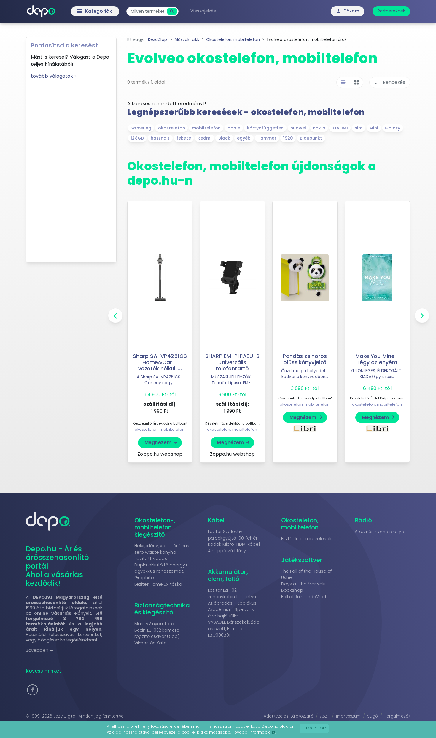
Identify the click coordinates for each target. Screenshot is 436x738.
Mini (373, 128)
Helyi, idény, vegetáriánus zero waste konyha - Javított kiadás (162, 552)
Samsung (141, 128)
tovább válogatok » (54, 76)
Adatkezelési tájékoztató (288, 716)
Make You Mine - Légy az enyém (377, 359)
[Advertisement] (71, 168)
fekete (183, 138)
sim (358, 128)
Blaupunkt (311, 138)
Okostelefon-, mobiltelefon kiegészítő (154, 527)
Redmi (204, 138)
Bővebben (40, 650)
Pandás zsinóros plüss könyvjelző (305, 359)
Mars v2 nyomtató (154, 624)
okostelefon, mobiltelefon (160, 429)
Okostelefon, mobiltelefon (300, 524)
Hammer (266, 138)
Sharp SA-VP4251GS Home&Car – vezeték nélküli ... (160, 362)
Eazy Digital (64, 716)
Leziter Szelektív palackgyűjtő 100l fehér (232, 535)
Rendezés (389, 82)
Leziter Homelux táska (158, 584)
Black (224, 138)
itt (273, 732)
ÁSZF (325, 716)
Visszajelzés (203, 11)
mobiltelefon (206, 128)
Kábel (216, 520)
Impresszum (348, 716)
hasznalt (160, 138)
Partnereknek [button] (391, 11)
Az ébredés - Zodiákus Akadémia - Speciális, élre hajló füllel (232, 609)
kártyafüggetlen (265, 128)
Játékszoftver (301, 560)
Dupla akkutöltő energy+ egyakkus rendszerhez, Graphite (161, 571)
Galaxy (392, 128)
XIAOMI (340, 128)
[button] (32, 689)
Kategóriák (82, 11)
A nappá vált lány (227, 551)
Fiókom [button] (347, 11)
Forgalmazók (397, 716)
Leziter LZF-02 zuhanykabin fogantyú (232, 593)
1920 (288, 138)
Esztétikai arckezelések (306, 539)
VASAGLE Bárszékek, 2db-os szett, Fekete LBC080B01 (235, 628)
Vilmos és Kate (150, 643)
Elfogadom (315, 728)
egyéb (244, 138)
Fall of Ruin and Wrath (304, 597)
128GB (137, 138)
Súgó (372, 716)
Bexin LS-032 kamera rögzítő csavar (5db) (156, 633)
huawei (298, 128)
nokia (319, 128)
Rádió (363, 520)
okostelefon (171, 128)
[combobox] (147, 11)
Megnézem (161, 442)
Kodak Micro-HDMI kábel (234, 544)
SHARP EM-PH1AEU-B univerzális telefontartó (232, 362)
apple (234, 128)
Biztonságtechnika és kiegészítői (162, 609)
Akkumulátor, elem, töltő (228, 575)
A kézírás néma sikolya (379, 531)
